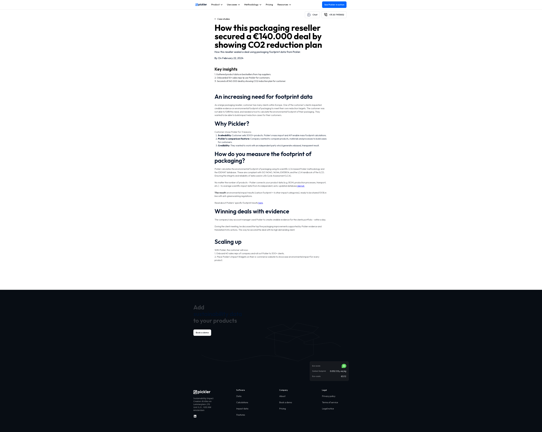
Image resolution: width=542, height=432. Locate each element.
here (260, 202)
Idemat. (301, 185)
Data (238, 396)
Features (240, 414)
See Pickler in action (334, 4)
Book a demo (202, 332)
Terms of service (330, 402)
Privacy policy (328, 396)
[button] (216, 4)
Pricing (282, 408)
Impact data (242, 408)
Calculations (242, 402)
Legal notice (328, 408)
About (282, 396)
